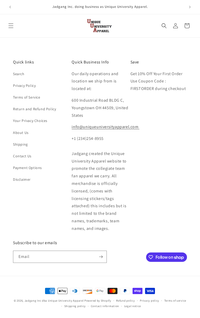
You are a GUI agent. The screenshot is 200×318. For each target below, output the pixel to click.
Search (18, 74)
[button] (11, 25)
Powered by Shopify (97, 300)
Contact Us (22, 156)
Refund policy (125, 300)
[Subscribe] (101, 257)
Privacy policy (149, 300)
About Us (21, 132)
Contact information (105, 306)
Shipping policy (75, 306)
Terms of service (175, 300)
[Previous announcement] (10, 7)
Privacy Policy (24, 85)
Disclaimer (22, 179)
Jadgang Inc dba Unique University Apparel (54, 300)
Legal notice (132, 306)
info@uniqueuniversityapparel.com (105, 126)
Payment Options (27, 167)
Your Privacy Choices (30, 120)
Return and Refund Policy (34, 109)
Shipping (20, 144)
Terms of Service (26, 97)
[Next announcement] (190, 7)
